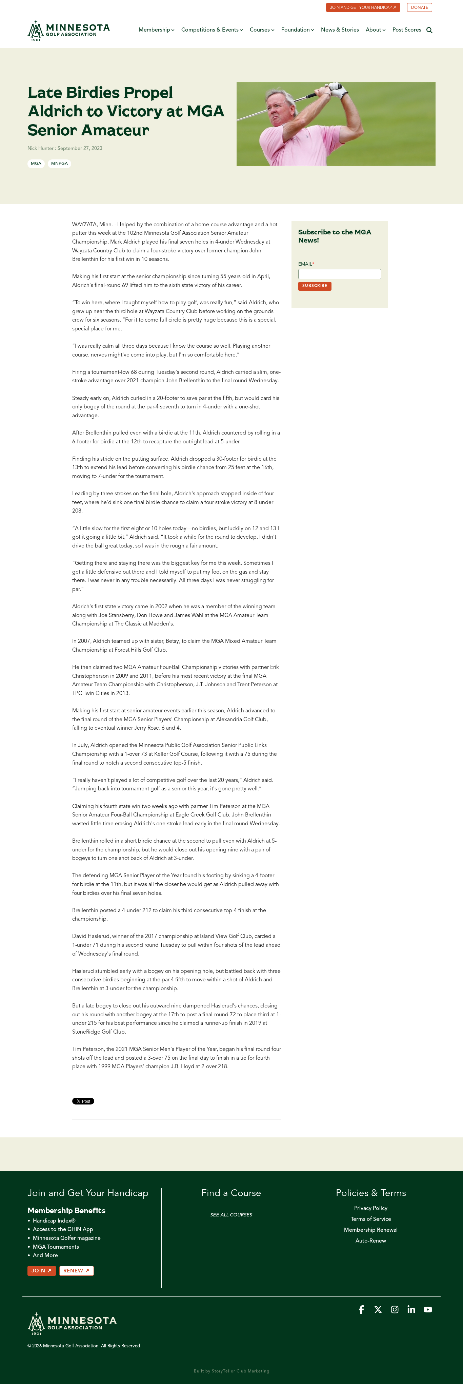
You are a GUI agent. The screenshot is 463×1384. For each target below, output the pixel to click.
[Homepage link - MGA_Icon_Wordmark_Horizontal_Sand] (72, 1331)
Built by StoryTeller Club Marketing (231, 1371)
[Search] (429, 30)
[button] (362, 1311)
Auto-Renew (371, 1241)
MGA (36, 163)
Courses (260, 30)
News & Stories (340, 30)
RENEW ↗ (76, 1271)
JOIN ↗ (42, 1271)
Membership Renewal (371, 1230)
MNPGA (59, 163)
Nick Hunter (41, 148)
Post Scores (406, 30)
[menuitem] (359, 8)
